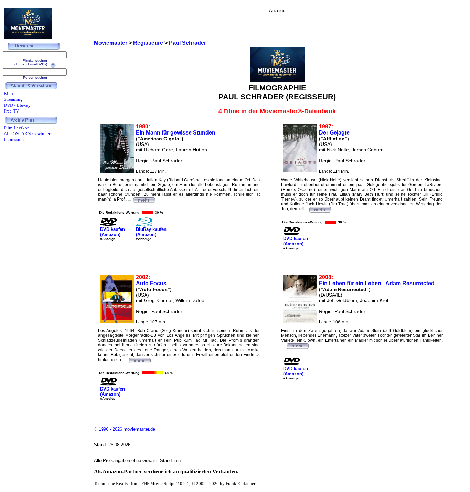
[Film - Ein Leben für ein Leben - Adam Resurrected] (297, 345)
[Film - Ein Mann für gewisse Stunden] (144, 199)
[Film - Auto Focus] (139, 359)
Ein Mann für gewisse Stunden (175, 133)
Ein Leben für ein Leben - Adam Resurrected (377, 283)
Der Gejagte (334, 133)
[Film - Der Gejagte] (320, 208)
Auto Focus (151, 283)
